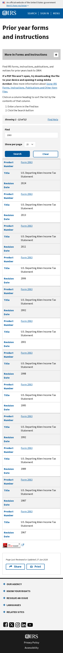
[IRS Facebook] (5, 624)
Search (32, 13)
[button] (44, 13)
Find (7, 129)
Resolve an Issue (17, 598)
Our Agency (14, 584)
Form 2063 (26, 162)
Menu (56, 13)
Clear (45, 154)
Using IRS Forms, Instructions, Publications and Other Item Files (29, 87)
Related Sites (15, 612)
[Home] (9, 12)
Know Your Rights (18, 591)
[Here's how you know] (31, 4)
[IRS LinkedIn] (23, 624)
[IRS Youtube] (30, 624)
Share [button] (17, 566)
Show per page (13, 144)
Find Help (53, 119)
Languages (14, 605)
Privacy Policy (31, 642)
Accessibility (31, 647)
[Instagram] (17, 624)
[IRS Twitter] (11, 624)
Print (38, 566)
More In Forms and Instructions (26, 55)
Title (7, 173)
